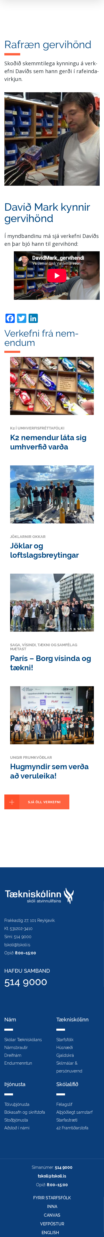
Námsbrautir (16, 1047)
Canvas (52, 1215)
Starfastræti (66, 1120)
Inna (52, 1206)
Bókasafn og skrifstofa (24, 1112)
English (50, 1232)
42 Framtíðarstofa (72, 1128)
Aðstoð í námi (16, 1128)
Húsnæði (64, 1047)
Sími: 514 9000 (17, 936)
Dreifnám (12, 1055)
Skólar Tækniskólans (23, 1039)
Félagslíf (64, 1104)
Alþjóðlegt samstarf (74, 1112)
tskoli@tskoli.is (17, 944)
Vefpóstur (52, 1224)
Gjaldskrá (65, 1055)
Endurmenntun (18, 1063)
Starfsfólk (64, 1039)
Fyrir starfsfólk (52, 1198)
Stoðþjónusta (16, 1120)
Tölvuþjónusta (16, 1104)
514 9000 (25, 981)
